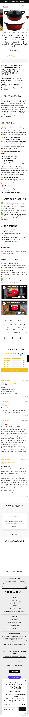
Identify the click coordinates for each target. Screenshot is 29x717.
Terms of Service (14, 619)
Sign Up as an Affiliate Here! (14, 665)
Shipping (8, 52)
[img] (5, 380)
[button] (11, 56)
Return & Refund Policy (14, 622)
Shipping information (14, 320)
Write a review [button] (14, 370)
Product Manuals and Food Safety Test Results (14, 328)
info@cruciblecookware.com (16, 611)
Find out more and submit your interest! (14, 656)
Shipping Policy (14, 625)
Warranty (14, 628)
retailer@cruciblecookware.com (16, 644)
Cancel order (14, 671)
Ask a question (14, 332)
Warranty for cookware (14, 324)
